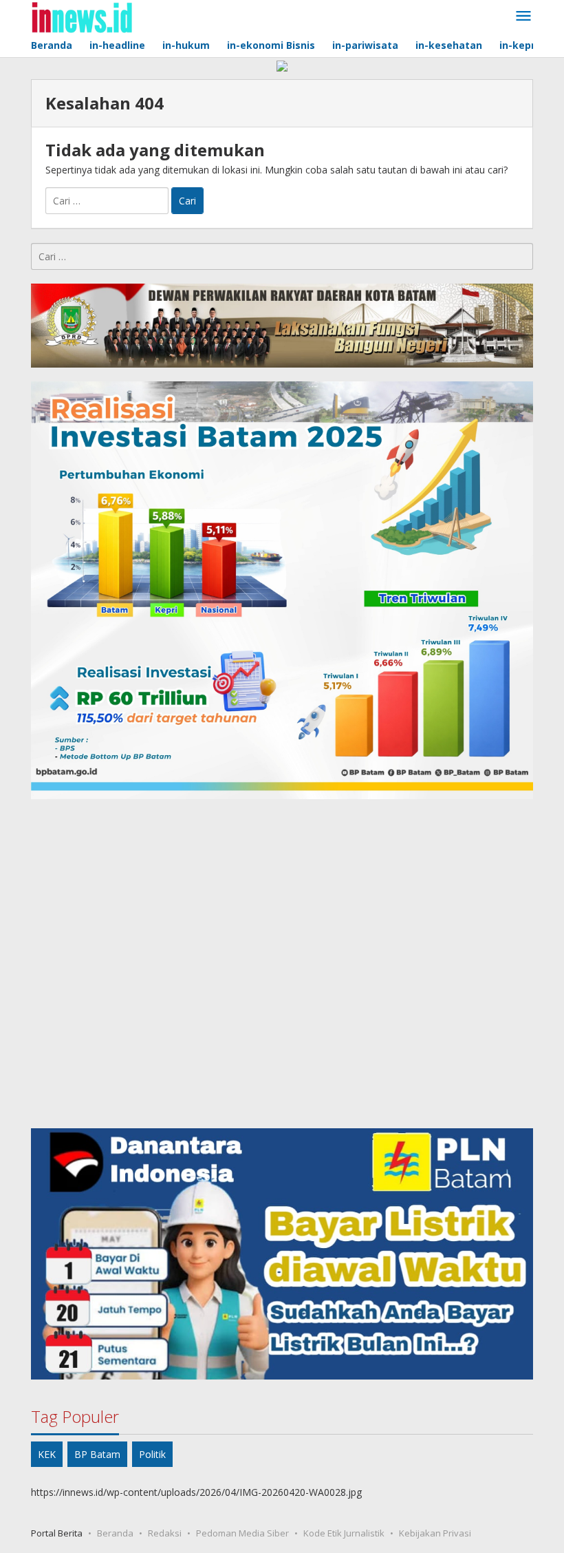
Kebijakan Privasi (435, 1533)
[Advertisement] (282, 963)
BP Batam (97, 1454)
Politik (152, 1454)
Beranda (115, 1533)
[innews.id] (81, 16)
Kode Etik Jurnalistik (343, 1533)
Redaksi (165, 1533)
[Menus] (523, 16)
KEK (47, 1454)
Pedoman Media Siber (242, 1533)
